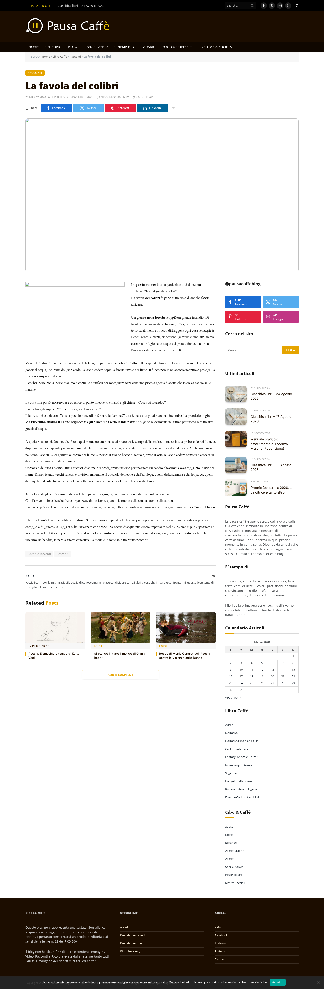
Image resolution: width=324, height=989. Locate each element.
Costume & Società (215, 46)
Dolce (229, 835)
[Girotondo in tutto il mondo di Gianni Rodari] (121, 627)
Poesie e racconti (39, 554)
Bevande (231, 843)
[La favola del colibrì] (162, 195)
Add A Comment (120, 675)
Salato (229, 826)
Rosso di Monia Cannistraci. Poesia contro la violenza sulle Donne (184, 656)
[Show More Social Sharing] (173, 108)
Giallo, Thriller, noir (237, 749)
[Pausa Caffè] (69, 26)
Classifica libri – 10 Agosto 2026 (271, 467)
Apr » (237, 697)
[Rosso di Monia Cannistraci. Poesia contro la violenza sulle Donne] (186, 627)
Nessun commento (115, 97)
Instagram (221, 943)
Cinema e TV (124, 46)
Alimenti (230, 859)
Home (34, 46)
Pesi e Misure (233, 875)
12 (261, 669)
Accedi (124, 927)
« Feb (228, 697)
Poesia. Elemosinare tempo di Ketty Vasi (53, 656)
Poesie (98, 646)
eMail (218, 927)
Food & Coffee (175, 46)
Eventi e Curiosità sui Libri (242, 797)
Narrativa (231, 733)
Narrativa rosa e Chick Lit (241, 741)
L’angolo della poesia (238, 781)
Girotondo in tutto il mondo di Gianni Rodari (119, 656)
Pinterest (221, 951)
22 (293, 676)
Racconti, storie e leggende (242, 789)
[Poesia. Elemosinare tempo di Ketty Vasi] (55, 627)
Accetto (277, 982)
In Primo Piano (39, 646)
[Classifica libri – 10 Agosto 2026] (236, 465)
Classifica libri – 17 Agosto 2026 (81, 6)
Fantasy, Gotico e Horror (241, 757)
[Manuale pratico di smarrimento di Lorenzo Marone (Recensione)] (236, 439)
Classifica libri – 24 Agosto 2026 (271, 396)
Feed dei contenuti (132, 935)
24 (241, 683)
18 (251, 676)
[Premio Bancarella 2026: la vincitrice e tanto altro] (236, 487)
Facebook (221, 935)
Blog (72, 46)
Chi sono (53, 46)
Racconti (75, 57)
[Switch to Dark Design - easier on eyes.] (297, 5)
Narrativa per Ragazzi (239, 765)
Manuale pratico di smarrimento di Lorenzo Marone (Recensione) (269, 444)
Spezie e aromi (234, 867)
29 (293, 683)
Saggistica (231, 773)
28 (282, 683)
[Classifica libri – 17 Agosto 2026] (236, 416)
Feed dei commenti (132, 943)
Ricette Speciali (235, 883)
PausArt (148, 46)
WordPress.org (130, 951)
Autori (229, 725)
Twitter (219, 959)
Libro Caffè (94, 46)
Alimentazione (234, 851)
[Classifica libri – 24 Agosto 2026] (236, 394)
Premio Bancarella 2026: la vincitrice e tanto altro (271, 490)
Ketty (29, 575)
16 (230, 676)
